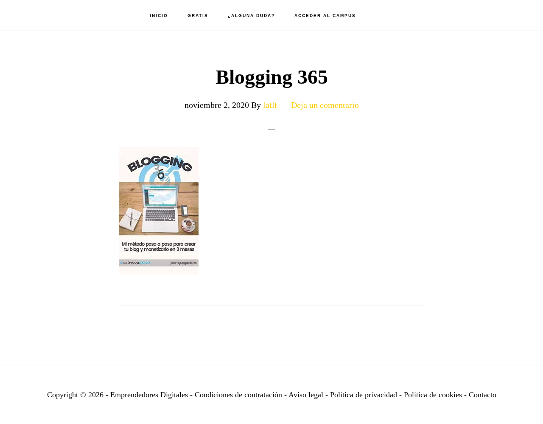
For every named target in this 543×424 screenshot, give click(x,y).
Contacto (482, 394)
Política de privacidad (364, 394)
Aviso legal (305, 394)
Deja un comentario (325, 105)
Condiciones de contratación (239, 394)
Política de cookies (433, 394)
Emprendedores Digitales (55, 15)
